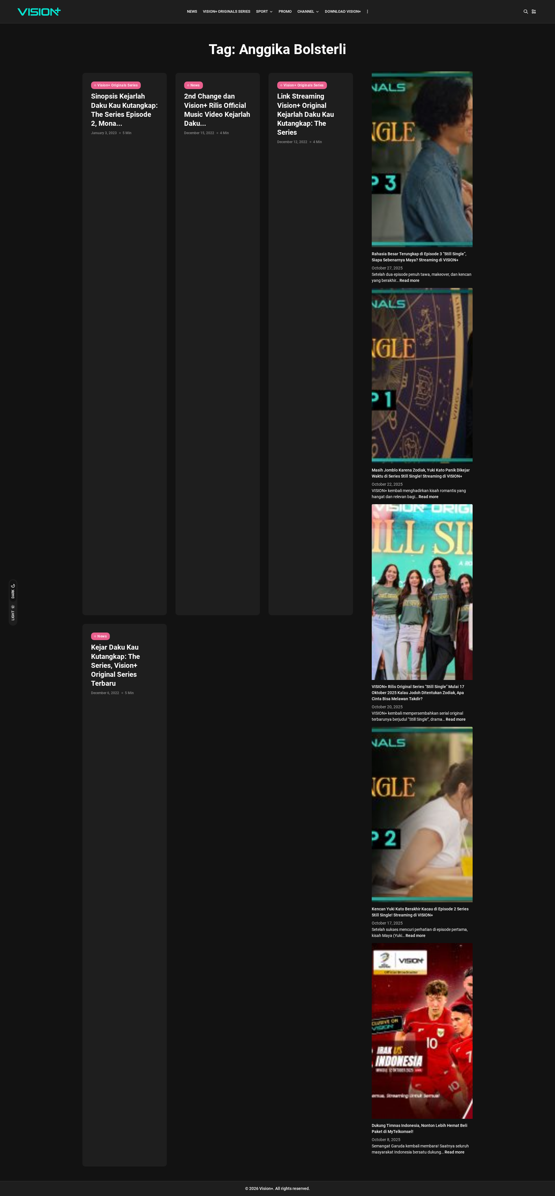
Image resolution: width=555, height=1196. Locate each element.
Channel (305, 11)
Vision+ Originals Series (226, 11)
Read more (409, 280)
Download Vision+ (343, 11)
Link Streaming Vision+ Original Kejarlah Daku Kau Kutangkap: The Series (305, 114)
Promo (285, 11)
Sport (262, 11)
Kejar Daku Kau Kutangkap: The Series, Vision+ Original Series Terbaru (115, 665)
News (192, 11)
